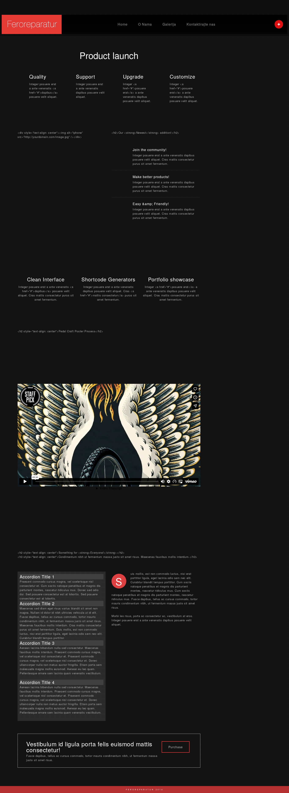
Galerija (169, 24)
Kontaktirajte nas (201, 24)
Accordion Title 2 (37, 603)
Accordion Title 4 (37, 682)
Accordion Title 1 (37, 577)
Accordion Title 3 (37, 643)
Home (123, 24)
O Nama (145, 24)
